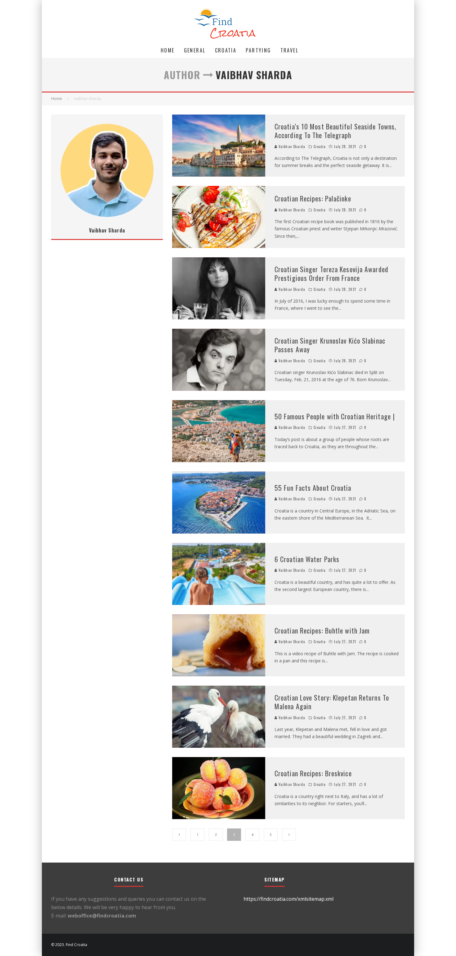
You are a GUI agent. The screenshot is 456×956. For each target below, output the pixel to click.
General (195, 50)
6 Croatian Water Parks (307, 559)
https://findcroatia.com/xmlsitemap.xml (288, 898)
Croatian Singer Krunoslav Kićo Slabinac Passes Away (330, 345)
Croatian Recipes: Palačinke (313, 198)
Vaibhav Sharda (291, 146)
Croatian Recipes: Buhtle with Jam (322, 630)
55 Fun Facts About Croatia (313, 488)
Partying (258, 50)
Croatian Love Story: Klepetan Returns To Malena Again (332, 701)
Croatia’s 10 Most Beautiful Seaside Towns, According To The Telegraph (335, 130)
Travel (289, 50)
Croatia (226, 50)
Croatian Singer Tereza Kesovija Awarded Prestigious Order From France (331, 273)
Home (168, 50)
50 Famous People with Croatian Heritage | (335, 416)
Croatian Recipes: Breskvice (313, 773)
